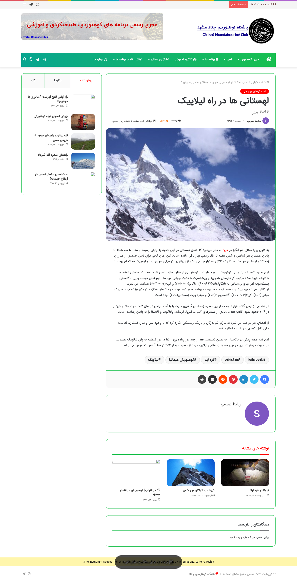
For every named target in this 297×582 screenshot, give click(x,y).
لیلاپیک (153, 359)
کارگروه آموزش (184, 59)
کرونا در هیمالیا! (259, 490)
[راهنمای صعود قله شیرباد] (83, 161)
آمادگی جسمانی (160, 59)
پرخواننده (86, 80)
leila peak (255, 359)
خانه (263, 82)
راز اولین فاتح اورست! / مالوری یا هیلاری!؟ (48, 99)
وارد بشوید (235, 537)
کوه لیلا (209, 359)
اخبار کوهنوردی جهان (224, 82)
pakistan (231, 359)
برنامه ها (210, 59)
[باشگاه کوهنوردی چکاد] (235, 31)
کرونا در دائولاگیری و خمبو (199, 490)
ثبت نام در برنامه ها (127, 59)
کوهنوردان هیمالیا (181, 359)
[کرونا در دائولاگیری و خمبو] (191, 472)
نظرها (58, 80)
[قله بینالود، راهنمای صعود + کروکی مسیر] (83, 141)
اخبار (229, 59)
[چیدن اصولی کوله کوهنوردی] (83, 122)
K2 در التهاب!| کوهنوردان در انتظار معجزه (140, 492)
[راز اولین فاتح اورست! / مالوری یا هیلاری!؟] (83, 103)
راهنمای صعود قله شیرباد (53, 154)
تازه (33, 80)
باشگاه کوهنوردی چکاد (202, 574)
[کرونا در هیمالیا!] (245, 472)
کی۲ (225, 250)
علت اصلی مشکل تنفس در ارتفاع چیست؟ (51, 176)
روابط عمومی (254, 121)
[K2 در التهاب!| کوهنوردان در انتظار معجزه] (136, 472)
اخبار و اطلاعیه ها (248, 82)
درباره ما (99, 59)
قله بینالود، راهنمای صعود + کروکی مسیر (51, 137)
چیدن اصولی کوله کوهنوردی (50, 116)
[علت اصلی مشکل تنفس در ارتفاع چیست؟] (83, 180)
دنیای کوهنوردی (249, 59)
